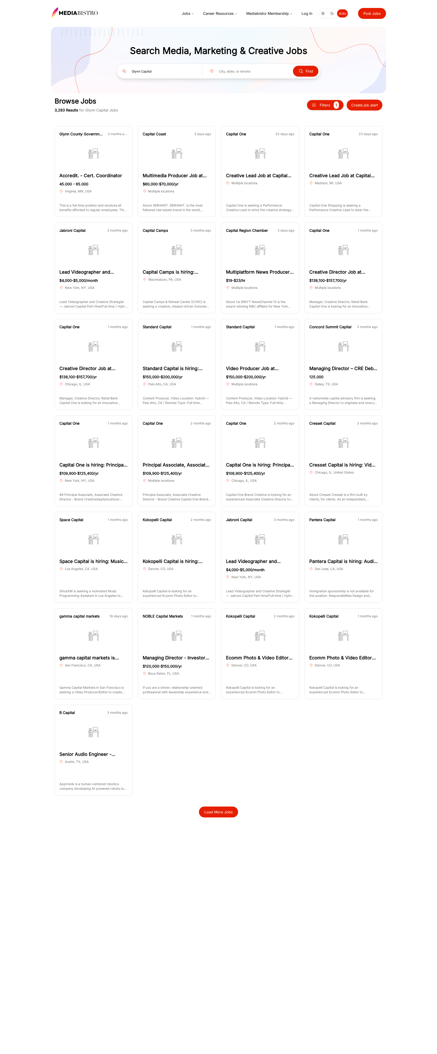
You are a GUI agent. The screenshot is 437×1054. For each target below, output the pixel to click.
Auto (342, 13)
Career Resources (218, 13)
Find (309, 71)
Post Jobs (372, 13)
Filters (328, 105)
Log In (307, 13)
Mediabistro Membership (267, 13)
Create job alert (364, 105)
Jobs (186, 13)
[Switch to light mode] (323, 13)
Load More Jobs (218, 812)
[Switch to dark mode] (332, 13)
